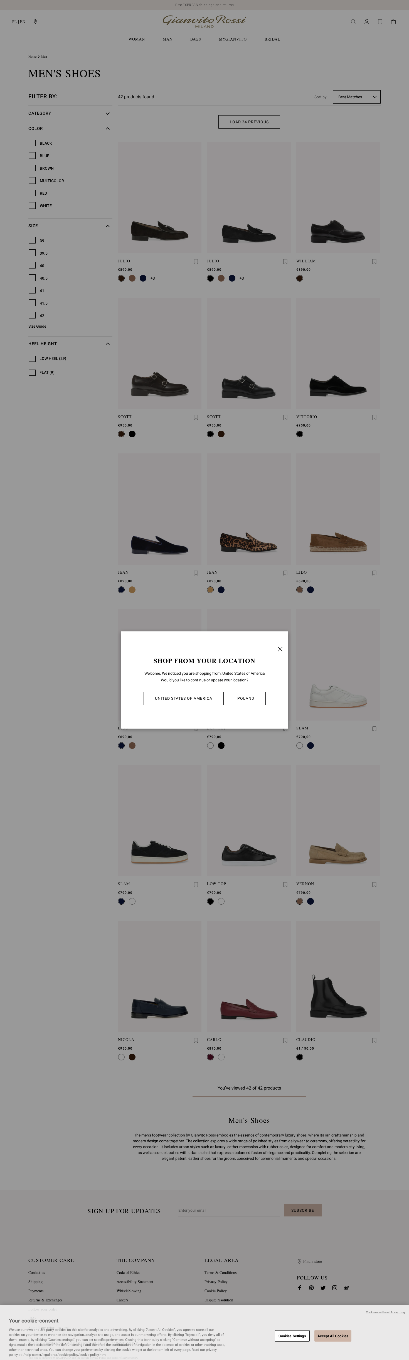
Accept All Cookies (332, 1336)
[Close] (280, 649)
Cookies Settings (292, 1336)
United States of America (183, 698)
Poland (245, 698)
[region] (204, 1332)
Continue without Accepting (385, 1312)
